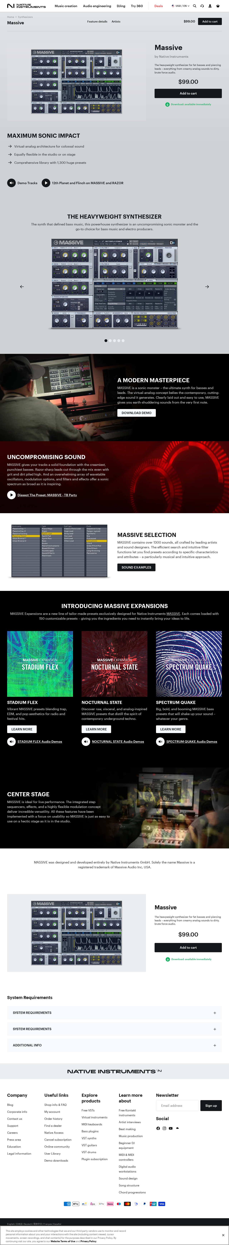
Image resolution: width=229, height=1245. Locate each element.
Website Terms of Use (63, 1241)
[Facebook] (158, 1128)
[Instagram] (164, 1128)
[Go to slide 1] (105, 340)
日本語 (19, 1224)
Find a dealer (53, 1125)
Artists (116, 21)
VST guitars (89, 1145)
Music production (131, 1136)
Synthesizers (25, 17)
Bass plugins (90, 1131)
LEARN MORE (21, 729)
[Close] (223, 1235)
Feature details (97, 21)
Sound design (128, 1178)
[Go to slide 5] (123, 340)
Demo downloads (56, 1160)
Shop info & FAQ (55, 1104)
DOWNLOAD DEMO (137, 412)
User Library (52, 1153)
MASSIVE (173, 613)
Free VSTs (88, 1110)
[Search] (195, 6)
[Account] (210, 6)
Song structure (129, 1185)
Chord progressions (132, 1192)
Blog (10, 1104)
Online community (57, 1146)
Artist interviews (130, 1122)
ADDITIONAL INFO (27, 1045)
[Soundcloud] (177, 1128)
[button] (22, 183)
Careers (12, 1132)
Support (12, 1125)
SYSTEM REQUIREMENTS (32, 1012)
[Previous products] (22, 287)
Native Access (54, 1132)
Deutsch (28, 1224)
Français (47, 1224)
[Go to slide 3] (114, 340)
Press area (14, 1139)
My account (52, 1111)
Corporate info (17, 1111)
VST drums (89, 1152)
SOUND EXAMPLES (136, 567)
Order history (53, 1118)
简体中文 (37, 1224)
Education (14, 1146)
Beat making (127, 1129)
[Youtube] (171, 1128)
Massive (15, 23)
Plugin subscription (95, 1159)
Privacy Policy (88, 1241)
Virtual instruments (95, 1117)
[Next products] (207, 287)
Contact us (14, 1118)
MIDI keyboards (92, 1124)
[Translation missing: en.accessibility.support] (202, 6)
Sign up (211, 1105)
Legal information (19, 1153)
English (10, 1224)
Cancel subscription (58, 1139)
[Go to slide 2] (110, 340)
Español (57, 1224)
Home (10, 17)
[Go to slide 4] (118, 340)
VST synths (89, 1138)
